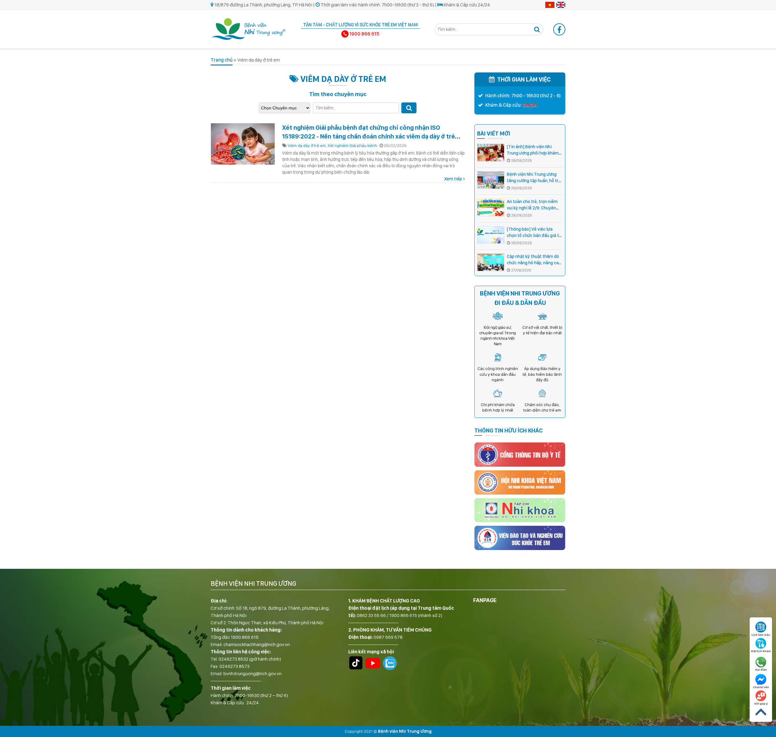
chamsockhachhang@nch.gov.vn (256, 644)
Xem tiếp (453, 179)
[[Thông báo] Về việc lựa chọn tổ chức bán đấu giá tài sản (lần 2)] (490, 235)
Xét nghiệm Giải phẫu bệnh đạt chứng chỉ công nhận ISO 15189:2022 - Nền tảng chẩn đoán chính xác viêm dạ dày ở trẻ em (368, 136)
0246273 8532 (233, 659)
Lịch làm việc (760, 634)
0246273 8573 (234, 666)
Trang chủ (221, 60)
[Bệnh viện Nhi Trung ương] (248, 28)
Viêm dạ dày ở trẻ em (307, 145)
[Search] (537, 29)
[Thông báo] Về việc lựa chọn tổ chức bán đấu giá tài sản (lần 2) (535, 235)
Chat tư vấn (761, 687)
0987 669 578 (388, 637)
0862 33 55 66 (371, 615)
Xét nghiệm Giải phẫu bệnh (352, 145)
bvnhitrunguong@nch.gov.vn (252, 673)
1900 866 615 (245, 637)
